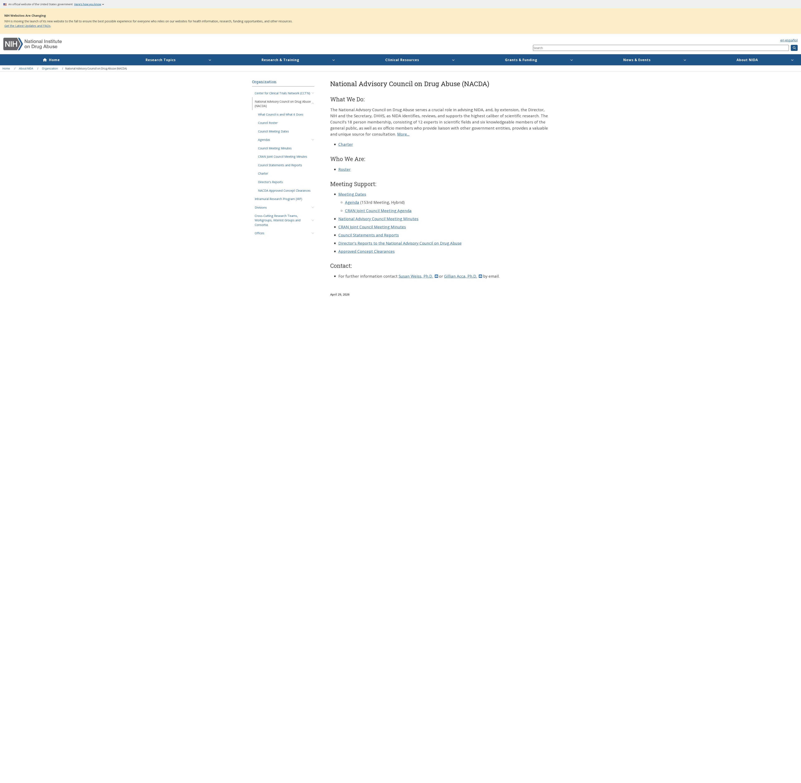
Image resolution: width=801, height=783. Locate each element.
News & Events (637, 60)
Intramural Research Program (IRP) (278, 199)
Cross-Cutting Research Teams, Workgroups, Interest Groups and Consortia (278, 220)
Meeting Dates (352, 194)
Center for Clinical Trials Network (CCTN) (282, 93)
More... (403, 134)
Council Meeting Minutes (275, 148)
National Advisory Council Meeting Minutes (378, 218)
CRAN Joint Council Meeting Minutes (282, 157)
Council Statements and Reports (280, 165)
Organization (50, 68)
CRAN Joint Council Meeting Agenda (378, 210)
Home (54, 60)
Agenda (352, 202)
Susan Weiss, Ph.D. (416, 276)
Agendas (264, 140)
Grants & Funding (521, 60)
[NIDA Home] (224, 44)
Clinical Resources (402, 60)
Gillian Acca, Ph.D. (460, 276)
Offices (259, 233)
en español (789, 40)
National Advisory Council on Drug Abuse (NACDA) (283, 103)
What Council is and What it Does (280, 114)
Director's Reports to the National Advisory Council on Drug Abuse (400, 243)
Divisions (261, 207)
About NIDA (747, 60)
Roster (344, 169)
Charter (263, 173)
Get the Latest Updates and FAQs (27, 26)
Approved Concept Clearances (366, 251)
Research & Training (280, 60)
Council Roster (268, 123)
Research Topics (161, 60)
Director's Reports (270, 182)
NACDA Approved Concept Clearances (284, 191)
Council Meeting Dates (273, 131)
